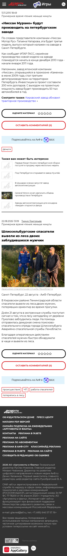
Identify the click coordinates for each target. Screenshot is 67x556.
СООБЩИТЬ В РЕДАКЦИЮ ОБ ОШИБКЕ (25, 455)
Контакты (9, 433)
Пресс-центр (45, 417)
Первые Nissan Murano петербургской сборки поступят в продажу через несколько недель (37, 164)
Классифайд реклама (46, 446)
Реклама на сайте (14, 437)
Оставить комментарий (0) (34, 125)
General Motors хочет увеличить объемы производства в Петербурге (34, 194)
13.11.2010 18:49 (9, 12)
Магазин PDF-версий (16, 421)
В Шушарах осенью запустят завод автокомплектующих (32, 184)
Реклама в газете (29, 433)
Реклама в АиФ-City (15, 446)
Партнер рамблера (29, 541)
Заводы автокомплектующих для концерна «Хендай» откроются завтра (36, 204)
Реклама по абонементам (20, 442)
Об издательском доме (18, 417)
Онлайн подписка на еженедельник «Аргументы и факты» (27, 427)
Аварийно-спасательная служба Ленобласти (27, 289)
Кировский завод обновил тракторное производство (31, 99)
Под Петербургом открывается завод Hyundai (37, 173)
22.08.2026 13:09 (10, 221)
